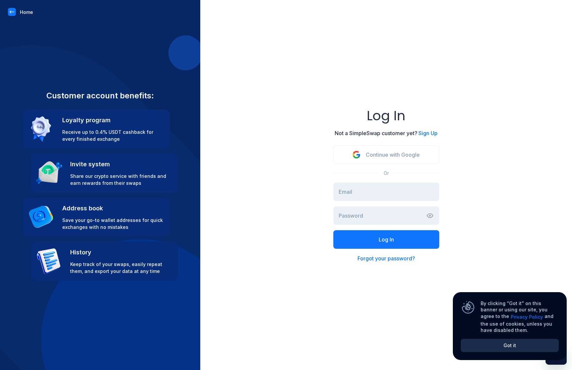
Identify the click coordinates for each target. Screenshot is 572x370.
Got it (509, 345)
